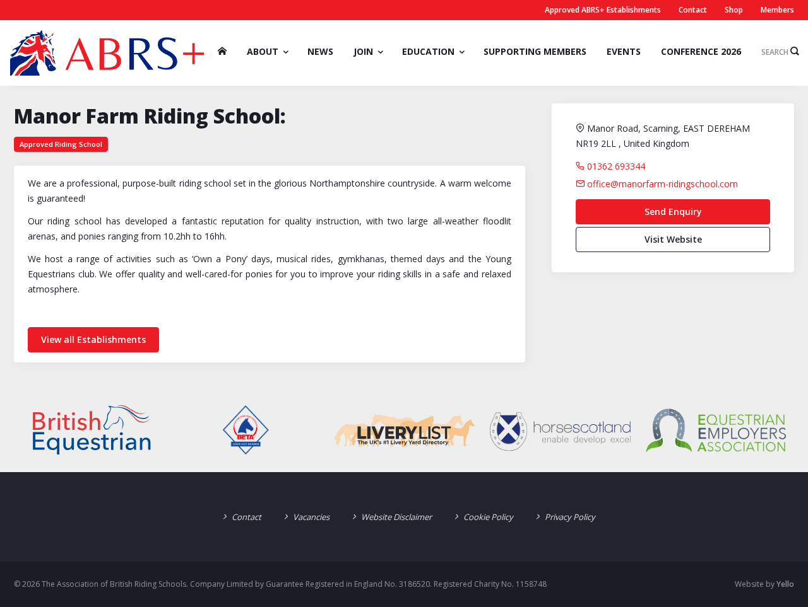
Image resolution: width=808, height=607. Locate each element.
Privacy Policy (570, 517)
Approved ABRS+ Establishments (603, 9)
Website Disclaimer (396, 517)
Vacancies (311, 517)
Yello (785, 584)
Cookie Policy (488, 517)
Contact (693, 9)
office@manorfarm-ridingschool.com (661, 184)
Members (777, 9)
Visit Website (673, 239)
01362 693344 (615, 166)
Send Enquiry (673, 211)
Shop (734, 9)
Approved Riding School (61, 144)
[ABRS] (107, 53)
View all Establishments (93, 339)
